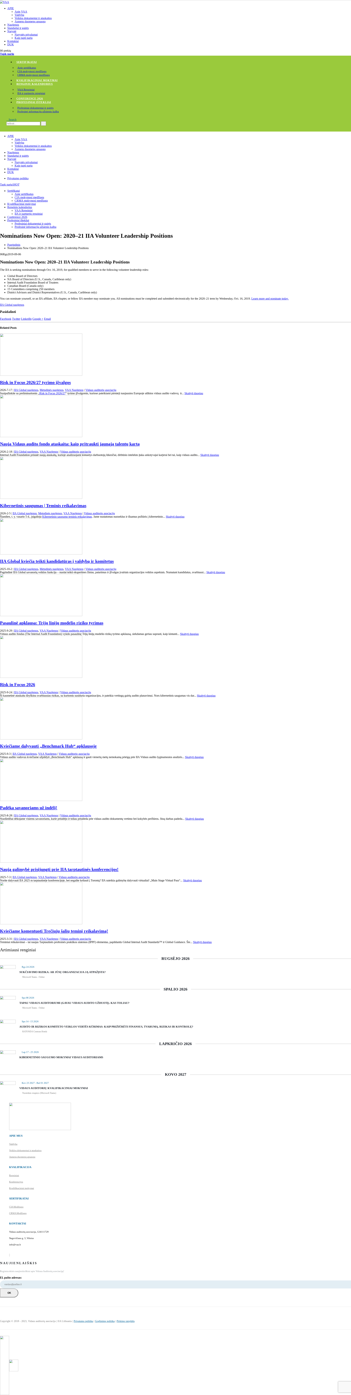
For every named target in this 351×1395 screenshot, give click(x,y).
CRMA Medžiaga (18, 1213)
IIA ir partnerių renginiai (31, 93)
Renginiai (14, 1175)
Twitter (16, 318)
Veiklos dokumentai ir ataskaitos (33, 18)
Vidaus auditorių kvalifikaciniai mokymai (53, 1088)
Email (47, 318)
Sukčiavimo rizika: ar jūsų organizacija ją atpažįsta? (62, 972)
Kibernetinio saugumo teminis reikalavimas (67, 516)
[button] (11, 119)
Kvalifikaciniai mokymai (37, 80)
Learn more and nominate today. (270, 298)
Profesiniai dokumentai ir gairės (35, 107)
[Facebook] (9, 1255)
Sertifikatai (26, 62)
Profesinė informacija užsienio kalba (38, 111)
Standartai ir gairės (18, 28)
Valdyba (19, 14)
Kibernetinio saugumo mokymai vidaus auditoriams (61, 1057)
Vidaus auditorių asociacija (100, 390)
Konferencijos (16, 1181)
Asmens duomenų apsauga (30, 21)
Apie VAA (21, 11)
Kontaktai (13, 41)
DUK (10, 44)
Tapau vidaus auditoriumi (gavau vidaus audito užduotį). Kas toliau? (74, 1002)
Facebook (5, 318)
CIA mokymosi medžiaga (31, 71)
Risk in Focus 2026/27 (52, 393)
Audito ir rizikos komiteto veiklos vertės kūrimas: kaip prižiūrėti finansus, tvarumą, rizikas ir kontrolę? (106, 1026)
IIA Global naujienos (12, 304)
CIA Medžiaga (16, 1206)
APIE (10, 8)
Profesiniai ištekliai (33, 102)
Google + (37, 318)
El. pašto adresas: (11, 1277)
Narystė (11, 31)
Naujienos (13, 24)
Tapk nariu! (9, 184)
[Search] (43, 123)
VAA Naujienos (74, 390)
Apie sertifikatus (26, 67)
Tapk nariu (7, 53)
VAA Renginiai (26, 89)
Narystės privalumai (26, 34)
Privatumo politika (18, 178)
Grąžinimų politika (105, 1321)
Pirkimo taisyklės (126, 1321)
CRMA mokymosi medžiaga (33, 75)
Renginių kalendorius (34, 84)
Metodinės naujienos (51, 390)
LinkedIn (26, 318)
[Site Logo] (4, 2)
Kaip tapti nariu (24, 37)
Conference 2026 (29, 98)
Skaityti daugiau (193, 393)
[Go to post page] (41, 374)
